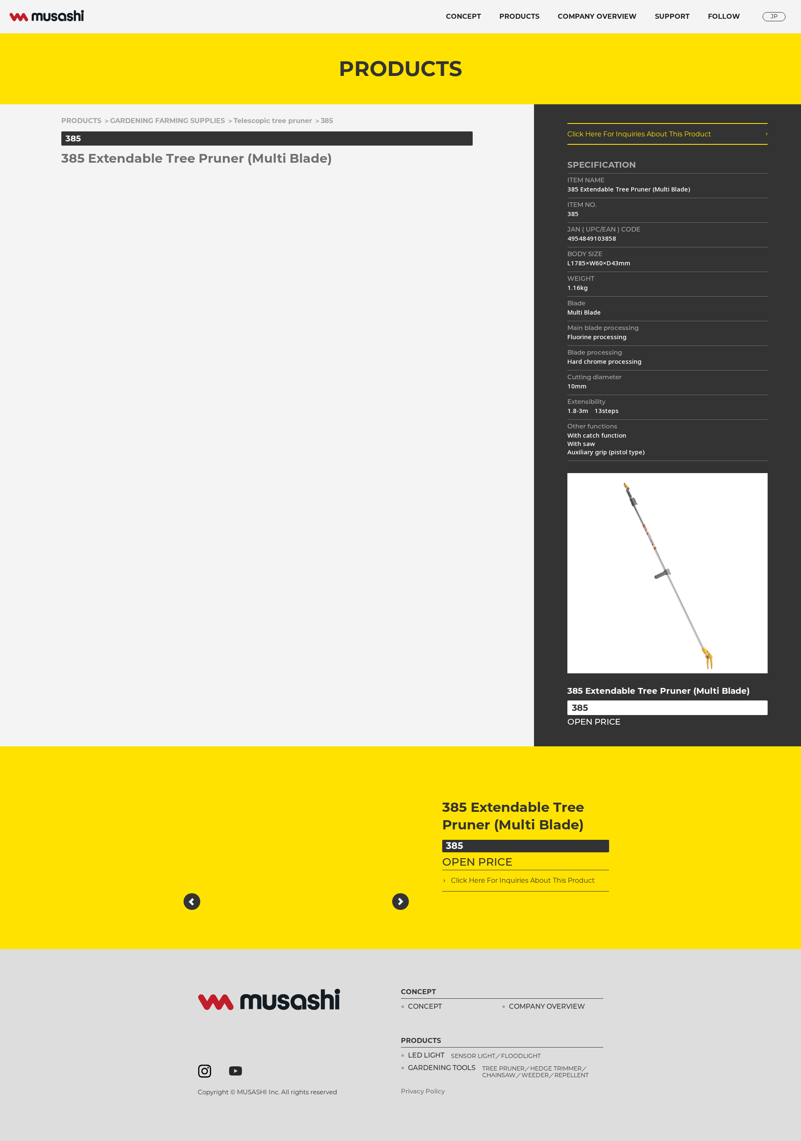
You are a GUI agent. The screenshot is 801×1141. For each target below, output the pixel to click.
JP (774, 16)
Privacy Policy (423, 1092)
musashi (47, 16)
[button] (192, 901)
